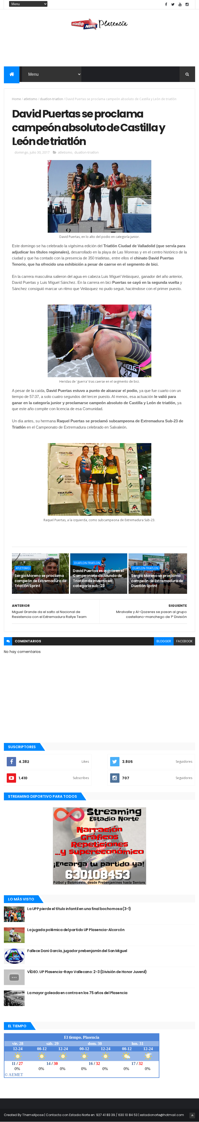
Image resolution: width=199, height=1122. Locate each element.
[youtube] (180, 4)
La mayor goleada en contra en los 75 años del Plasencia (77, 992)
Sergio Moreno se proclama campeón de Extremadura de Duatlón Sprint (157, 580)
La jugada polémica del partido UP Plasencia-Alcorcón (75, 929)
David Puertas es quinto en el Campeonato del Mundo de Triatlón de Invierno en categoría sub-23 (98, 578)
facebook (184, 641)
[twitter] (173, 4)
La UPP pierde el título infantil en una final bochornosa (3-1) (79, 908)
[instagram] (187, 4)
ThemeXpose (33, 1115)
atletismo (30, 99)
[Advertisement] (99, 49)
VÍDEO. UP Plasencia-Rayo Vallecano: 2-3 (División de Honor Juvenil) (87, 971)
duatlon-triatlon (51, 99)
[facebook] (166, 4)
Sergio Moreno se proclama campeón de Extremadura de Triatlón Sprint (40, 580)
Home (16, 99)
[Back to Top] (192, 1115)
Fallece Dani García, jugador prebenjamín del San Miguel (77, 950)
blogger (164, 641)
